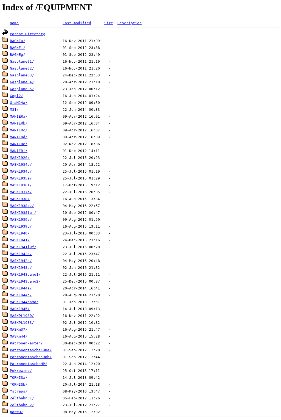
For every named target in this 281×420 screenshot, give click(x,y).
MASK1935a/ (21, 178)
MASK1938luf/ (23, 213)
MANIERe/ (18, 144)
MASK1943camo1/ (25, 274)
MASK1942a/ (21, 254)
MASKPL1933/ (22, 322)
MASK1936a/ (21, 185)
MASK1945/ (20, 309)
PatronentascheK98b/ (31, 357)
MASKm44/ (18, 336)
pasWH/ (16, 412)
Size (108, 23)
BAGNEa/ (17, 41)
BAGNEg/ (17, 54)
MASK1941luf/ (23, 247)
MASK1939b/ (21, 226)
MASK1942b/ (21, 261)
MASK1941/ (20, 240)
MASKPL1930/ (22, 316)
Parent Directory (27, 34)
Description (129, 23)
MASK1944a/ (21, 288)
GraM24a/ (18, 103)
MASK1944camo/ (24, 302)
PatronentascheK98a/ (31, 350)
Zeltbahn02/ (22, 405)
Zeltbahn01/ (22, 398)
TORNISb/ (18, 384)
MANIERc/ (18, 130)
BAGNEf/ (17, 48)
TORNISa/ (18, 377)
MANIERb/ (18, 123)
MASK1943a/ (21, 268)
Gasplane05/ (22, 89)
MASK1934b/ (21, 171)
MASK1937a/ (21, 192)
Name (14, 23)
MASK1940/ (20, 233)
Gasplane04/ (22, 82)
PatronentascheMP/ (28, 364)
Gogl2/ (16, 96)
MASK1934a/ (21, 164)
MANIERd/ (18, 137)
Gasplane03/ (22, 75)
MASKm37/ (18, 329)
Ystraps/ (18, 391)
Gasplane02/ (22, 68)
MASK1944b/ (21, 295)
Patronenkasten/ (26, 343)
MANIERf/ (18, 151)
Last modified (77, 23)
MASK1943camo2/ (25, 281)
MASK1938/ (20, 199)
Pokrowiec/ (21, 371)
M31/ (14, 109)
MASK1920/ (20, 158)
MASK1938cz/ (22, 206)
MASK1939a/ (21, 219)
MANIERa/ (18, 116)
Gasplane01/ (22, 61)
